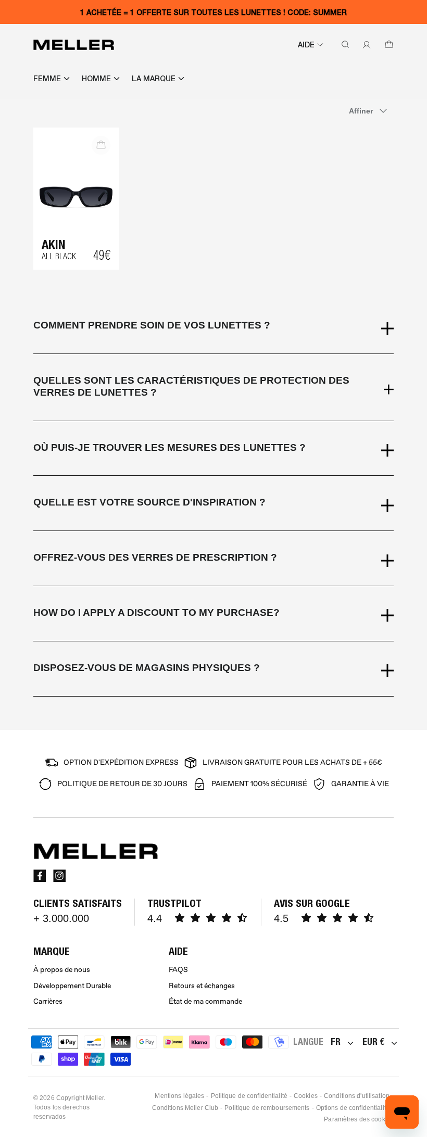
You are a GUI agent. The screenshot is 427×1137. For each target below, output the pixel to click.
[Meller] (73, 45)
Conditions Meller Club (185, 1107)
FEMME (47, 78)
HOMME (96, 78)
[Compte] (364, 44)
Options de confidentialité (353, 1107)
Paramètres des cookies (359, 1119)
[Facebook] (39, 875)
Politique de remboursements (266, 1107)
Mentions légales (179, 1096)
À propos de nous (61, 969)
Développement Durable (72, 985)
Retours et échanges (202, 985)
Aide (306, 45)
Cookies (306, 1096)
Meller (95, 1098)
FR (336, 1041)
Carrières (47, 1001)
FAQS (178, 969)
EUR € (373, 1041)
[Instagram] (59, 875)
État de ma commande (205, 1001)
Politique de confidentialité (249, 1096)
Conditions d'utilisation (357, 1096)
